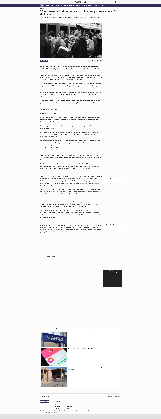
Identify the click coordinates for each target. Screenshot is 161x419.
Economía (47, 5)
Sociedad (97, 5)
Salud (102, 5)
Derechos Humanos (89, 92)
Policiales (63, 5)
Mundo (52, 5)
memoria (48, 256)
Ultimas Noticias (44, 401)
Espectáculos (76, 5)
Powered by (80, 416)
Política (57, 5)
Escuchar (44, 60)
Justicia (43, 256)
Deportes (69, 5)
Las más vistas (44, 404)
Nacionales (84, 5)
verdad (53, 256)
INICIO (42, 5)
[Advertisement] (71, 245)
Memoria (45, 122)
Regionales (91, 5)
